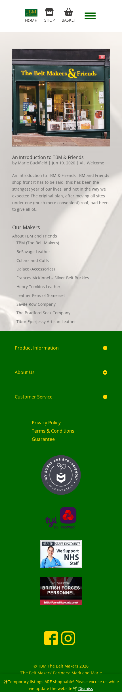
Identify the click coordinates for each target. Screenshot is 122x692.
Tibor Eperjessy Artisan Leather (46, 321)
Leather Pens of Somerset (40, 295)
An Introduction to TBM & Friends (48, 157)
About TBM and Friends (34, 236)
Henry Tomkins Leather (38, 286)
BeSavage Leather (33, 251)
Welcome (95, 163)
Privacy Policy (46, 423)
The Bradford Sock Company (43, 312)
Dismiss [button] (85, 688)
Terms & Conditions (53, 431)
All (82, 163)
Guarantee (43, 439)
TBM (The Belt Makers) (37, 242)
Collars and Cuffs (32, 260)
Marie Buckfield (32, 163)
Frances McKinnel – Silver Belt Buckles (52, 277)
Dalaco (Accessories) (35, 269)
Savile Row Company (36, 304)
